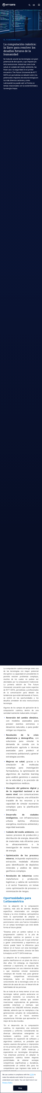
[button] (31, 4)
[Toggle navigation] (39, 5)
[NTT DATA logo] (9, 5)
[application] (21, 1082)
